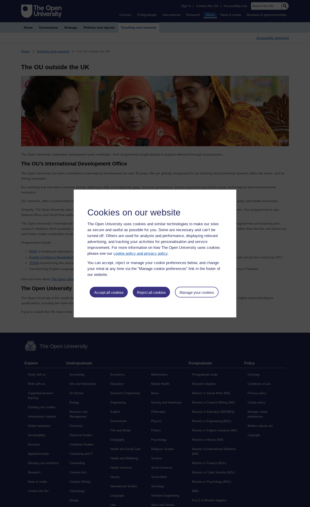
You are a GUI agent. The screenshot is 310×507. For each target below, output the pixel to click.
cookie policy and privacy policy (140, 253)
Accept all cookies (108, 292)
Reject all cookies (151, 292)
